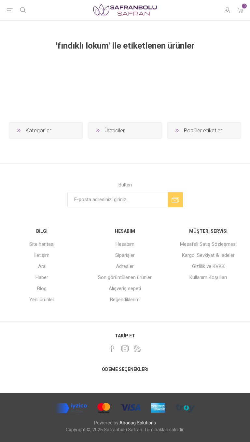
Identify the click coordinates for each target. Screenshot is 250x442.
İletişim (41, 255)
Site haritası (41, 244)
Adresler (125, 266)
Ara (42, 266)
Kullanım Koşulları (208, 277)
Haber (41, 277)
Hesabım (125, 244)
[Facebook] (112, 348)
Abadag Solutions (137, 422)
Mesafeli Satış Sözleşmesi (208, 244)
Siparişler (125, 255)
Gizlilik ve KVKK (208, 266)
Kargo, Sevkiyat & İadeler (208, 255)
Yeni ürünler (41, 299)
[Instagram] (125, 348)
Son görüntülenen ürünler (125, 277)
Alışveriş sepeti (125, 288)
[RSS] (137, 348)
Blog (42, 288)
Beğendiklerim (125, 299)
